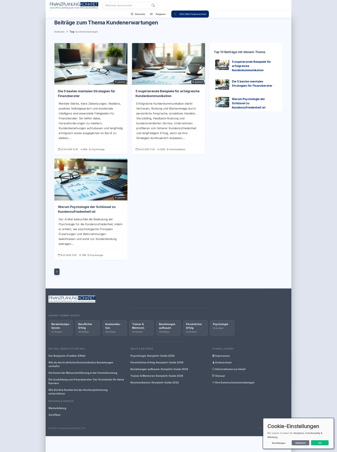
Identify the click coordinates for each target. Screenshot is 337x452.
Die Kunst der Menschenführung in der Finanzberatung (82, 372)
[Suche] (153, 5)
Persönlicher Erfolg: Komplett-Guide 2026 (156, 362)
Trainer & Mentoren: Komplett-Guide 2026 (156, 375)
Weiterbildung (57, 408)
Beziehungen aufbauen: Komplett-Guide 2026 (159, 369)
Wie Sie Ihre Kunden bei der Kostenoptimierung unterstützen (78, 391)
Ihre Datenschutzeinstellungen (235, 382)
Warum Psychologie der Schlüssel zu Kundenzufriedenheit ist (249, 103)
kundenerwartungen (86, 31)
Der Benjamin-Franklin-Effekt (66, 355)
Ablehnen (300, 442)
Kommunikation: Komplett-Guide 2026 (154, 382)
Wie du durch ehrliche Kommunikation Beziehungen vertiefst (80, 364)
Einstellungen (278, 443)
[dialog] (298, 433)
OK (320, 442)
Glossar (220, 375)
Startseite (59, 31)
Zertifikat (54, 414)
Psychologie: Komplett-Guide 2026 (152, 355)
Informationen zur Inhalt (230, 369)
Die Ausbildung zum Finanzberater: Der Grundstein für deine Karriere (86, 381)
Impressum (222, 355)
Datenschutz (223, 362)
